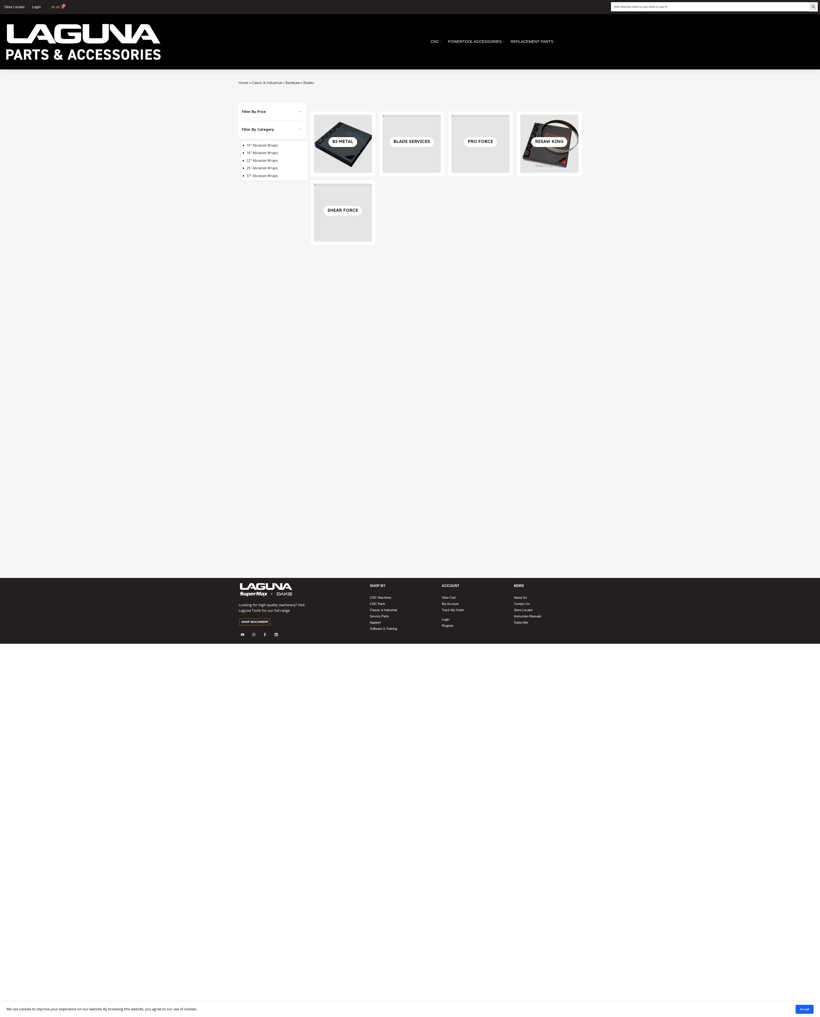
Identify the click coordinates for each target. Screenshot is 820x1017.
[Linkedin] (276, 634)
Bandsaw (292, 82)
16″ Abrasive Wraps (262, 152)
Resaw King (549, 141)
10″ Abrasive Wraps (262, 145)
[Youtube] (243, 634)
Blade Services (411, 141)
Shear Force (343, 210)
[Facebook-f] (265, 634)
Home (243, 82)
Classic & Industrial (267, 82)
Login (36, 7)
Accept (804, 1009)
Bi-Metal (342, 141)
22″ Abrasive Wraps (262, 160)
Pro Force (480, 141)
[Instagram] (254, 634)
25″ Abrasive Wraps (262, 168)
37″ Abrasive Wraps (262, 175)
